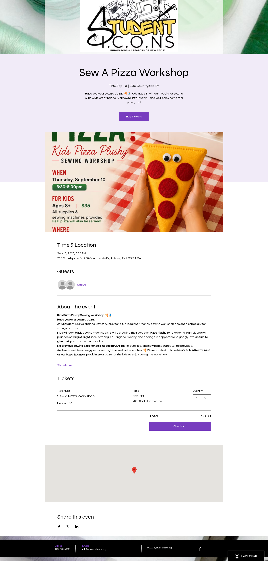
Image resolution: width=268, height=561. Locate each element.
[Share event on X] (68, 526)
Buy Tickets (134, 116)
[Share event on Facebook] (59, 526)
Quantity (198, 391)
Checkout (180, 426)
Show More (64, 365)
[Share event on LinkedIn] (77, 526)
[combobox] (202, 398)
